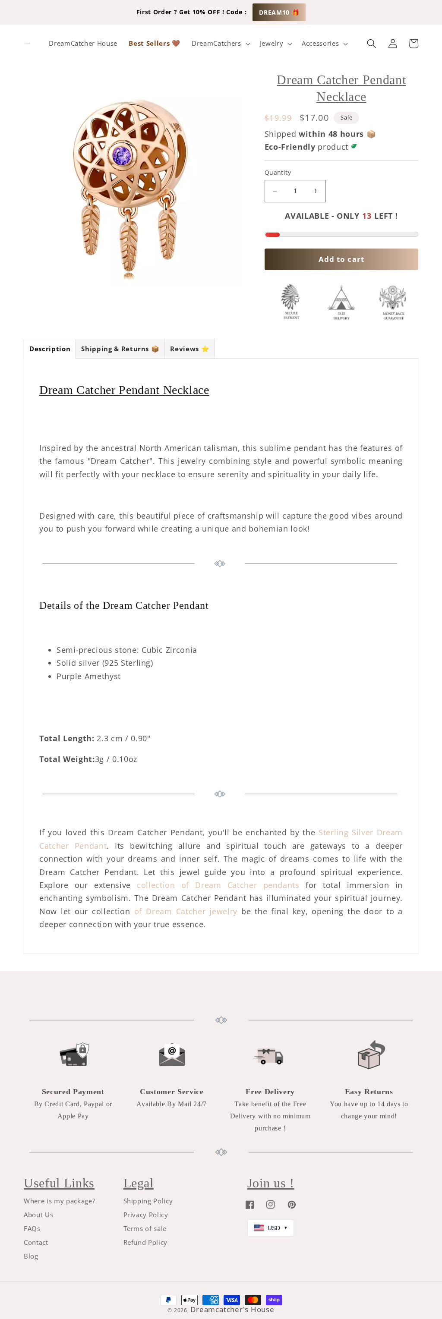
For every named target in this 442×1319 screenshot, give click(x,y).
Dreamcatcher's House (232, 1309)
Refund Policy (145, 1242)
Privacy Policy (145, 1214)
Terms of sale (145, 1228)
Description (49, 348)
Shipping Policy (148, 1201)
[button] (220, 44)
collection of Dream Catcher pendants (218, 885)
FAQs (32, 1228)
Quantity (278, 172)
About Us (38, 1214)
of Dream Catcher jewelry (185, 911)
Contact (36, 1242)
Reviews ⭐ (189, 348)
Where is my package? (59, 1201)
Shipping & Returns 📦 (120, 348)
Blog (31, 1256)
